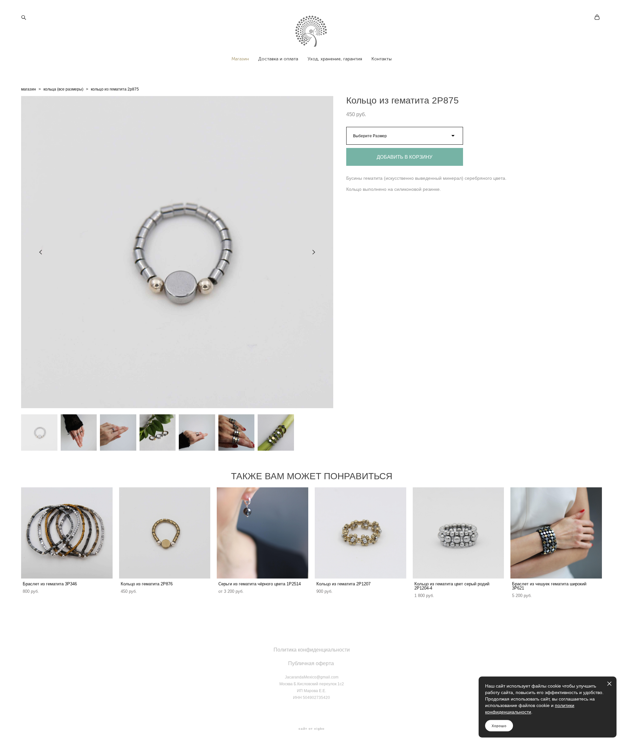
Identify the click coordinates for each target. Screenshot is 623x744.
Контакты (382, 59)
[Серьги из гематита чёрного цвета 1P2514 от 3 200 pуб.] (262, 533)
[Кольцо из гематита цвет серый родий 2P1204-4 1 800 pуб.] (458, 533)
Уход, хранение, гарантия (335, 59)
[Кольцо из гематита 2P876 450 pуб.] (165, 533)
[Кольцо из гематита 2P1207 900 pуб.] (360, 533)
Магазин (240, 59)
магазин (28, 89)
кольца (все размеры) (63, 89)
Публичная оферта (311, 663)
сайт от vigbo (311, 728)
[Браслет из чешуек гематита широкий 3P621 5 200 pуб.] (556, 533)
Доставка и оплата (278, 59)
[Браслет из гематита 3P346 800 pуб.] (67, 533)
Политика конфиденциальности (312, 650)
